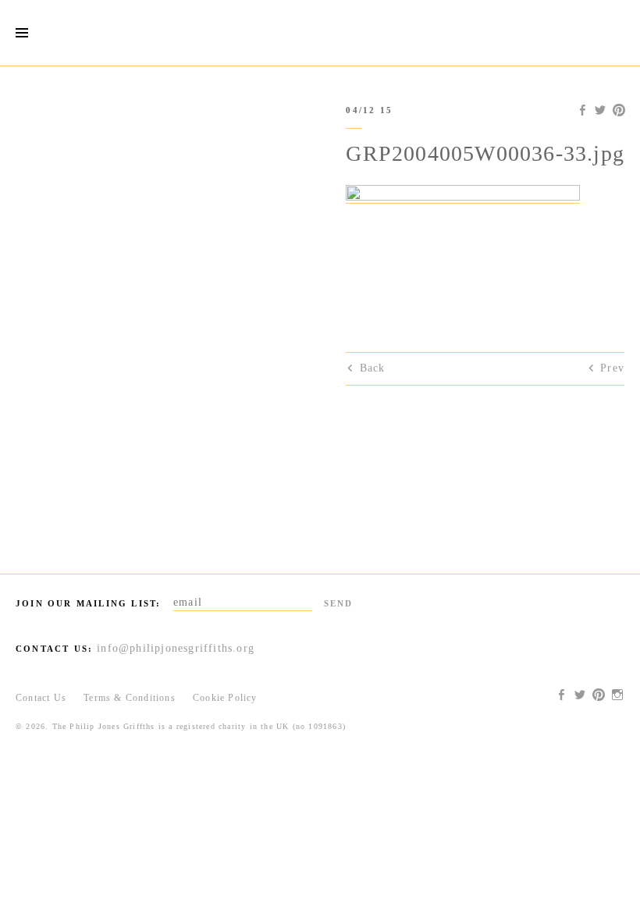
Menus (21, 33)
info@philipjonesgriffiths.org (175, 648)
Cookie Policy (225, 697)
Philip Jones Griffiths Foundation (320, 32)
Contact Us (41, 697)
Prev (612, 368)
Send (339, 603)
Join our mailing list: (88, 603)
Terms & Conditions (130, 697)
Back (372, 368)
